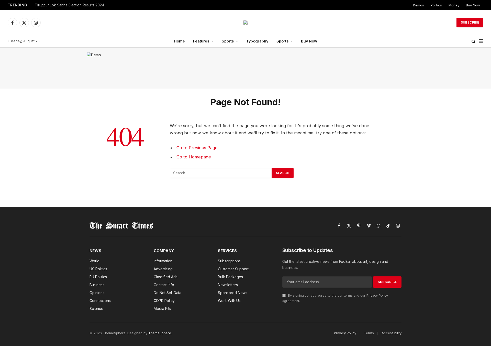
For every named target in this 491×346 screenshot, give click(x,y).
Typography (257, 41)
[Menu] (481, 41)
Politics (436, 5)
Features (201, 41)
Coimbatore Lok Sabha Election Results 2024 (72, 5)
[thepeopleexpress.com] (245, 22)
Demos (418, 5)
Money (454, 5)
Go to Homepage (193, 156)
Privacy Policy (377, 295)
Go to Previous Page (197, 147)
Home (179, 41)
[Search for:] (221, 173)
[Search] (473, 41)
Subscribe (470, 22)
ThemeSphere (159, 333)
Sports (228, 41)
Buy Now (473, 5)
